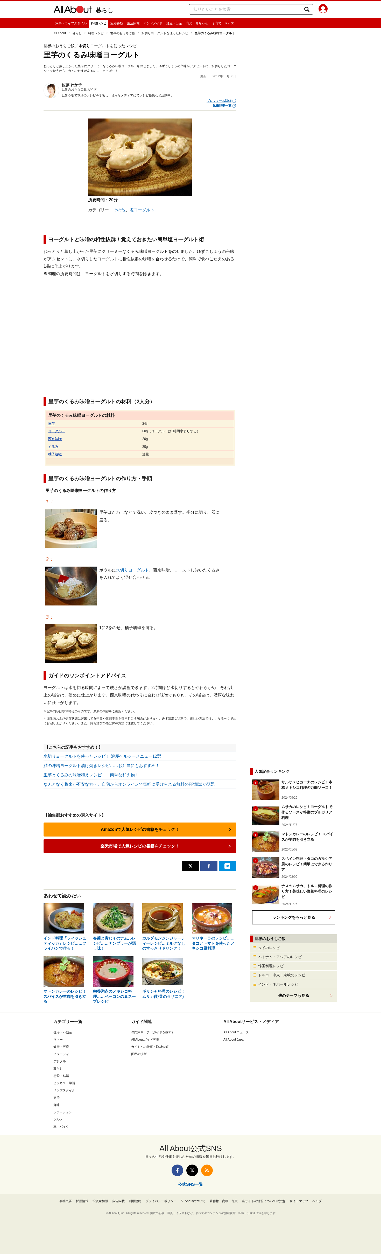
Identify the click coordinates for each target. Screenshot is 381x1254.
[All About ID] (323, 9)
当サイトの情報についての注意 (263, 1201)
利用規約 (135, 1201)
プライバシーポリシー (161, 1201)
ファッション (62, 1112)
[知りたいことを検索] (306, 9)
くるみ (53, 447)
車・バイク (61, 1126)
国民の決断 (139, 1054)
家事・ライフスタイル (71, 23)
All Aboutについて (193, 1201)
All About (59, 33)
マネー (58, 1039)
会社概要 (65, 1201)
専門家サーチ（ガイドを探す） (153, 1032)
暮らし (105, 10)
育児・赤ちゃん (197, 23)
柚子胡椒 (55, 454)
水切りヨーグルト (132, 570)
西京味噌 (55, 439)
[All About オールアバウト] (72, 10)
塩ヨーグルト (142, 210)
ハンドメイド (153, 23)
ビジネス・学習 (64, 1083)
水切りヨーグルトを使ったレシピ (165, 33)
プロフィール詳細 (219, 101)
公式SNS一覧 (190, 1184)
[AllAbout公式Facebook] (177, 1170)
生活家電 (133, 23)
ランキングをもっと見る (293, 917)
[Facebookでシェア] (208, 866)
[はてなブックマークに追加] (227, 866)
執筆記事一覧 (222, 105)
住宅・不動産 (62, 1032)
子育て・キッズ (223, 23)
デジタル (59, 1061)
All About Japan (234, 1039)
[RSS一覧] (207, 1170)
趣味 (56, 1105)
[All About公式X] (192, 1170)
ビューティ (61, 1054)
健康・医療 (61, 1047)
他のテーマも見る (293, 995)
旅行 (56, 1097)
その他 (119, 210)
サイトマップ (299, 1201)
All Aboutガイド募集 (145, 1039)
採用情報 (82, 1201)
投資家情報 (100, 1201)
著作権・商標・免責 (224, 1201)
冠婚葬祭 (116, 23)
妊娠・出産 (174, 23)
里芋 (51, 424)
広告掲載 (118, 1201)
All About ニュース (236, 1032)
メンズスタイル (64, 1090)
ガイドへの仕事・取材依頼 (149, 1047)
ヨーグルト (56, 431)
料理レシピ (98, 23)
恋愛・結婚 (61, 1076)
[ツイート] (190, 866)
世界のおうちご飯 (122, 33)
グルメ (58, 1119)
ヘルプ (317, 1201)
